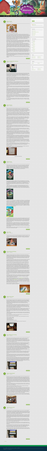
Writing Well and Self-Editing (11, 251)
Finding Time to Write (10, 296)
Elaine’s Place (8, 232)
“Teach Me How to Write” (10, 407)
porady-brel (34, 42)
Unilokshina (34, 47)
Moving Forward (9, 21)
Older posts (5, 441)
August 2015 (40, 56)
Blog (6, 18)
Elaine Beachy (7, 449)
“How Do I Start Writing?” (10, 373)
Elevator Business (9, 105)
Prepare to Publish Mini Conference (12, 61)
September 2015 (34, 56)
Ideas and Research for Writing (11, 334)
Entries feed (40, 68)
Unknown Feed (34, 24)
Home (3, 18)
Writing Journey (9, 161)
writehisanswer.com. (15, 279)
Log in (33, 68)
